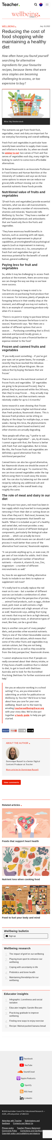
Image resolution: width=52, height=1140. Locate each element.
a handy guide (22, 715)
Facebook (28, 1058)
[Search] (35, 4)
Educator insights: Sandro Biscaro (25, 1008)
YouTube (28, 1065)
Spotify (28, 1085)
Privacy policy (8, 1128)
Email (21, 730)
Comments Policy (9, 1130)
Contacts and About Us (23, 1123)
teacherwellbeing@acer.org (29, 708)
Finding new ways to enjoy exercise (26, 1021)
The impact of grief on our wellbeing (26, 954)
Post (13, 730)
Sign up (12, 936)
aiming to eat (12, 152)
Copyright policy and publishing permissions (21, 1133)
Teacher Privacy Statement (28, 1128)
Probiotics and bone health (22, 972)
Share (5, 730)
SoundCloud (29, 1071)
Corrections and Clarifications (33, 1130)
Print (30, 730)
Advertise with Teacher (12, 1120)
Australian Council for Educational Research (25, 1111)
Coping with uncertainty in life (23, 967)
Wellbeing (8, 26)
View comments (11, 782)
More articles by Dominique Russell (22, 769)
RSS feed (28, 1091)
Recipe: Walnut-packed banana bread (27, 1026)
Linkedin (28, 1098)
